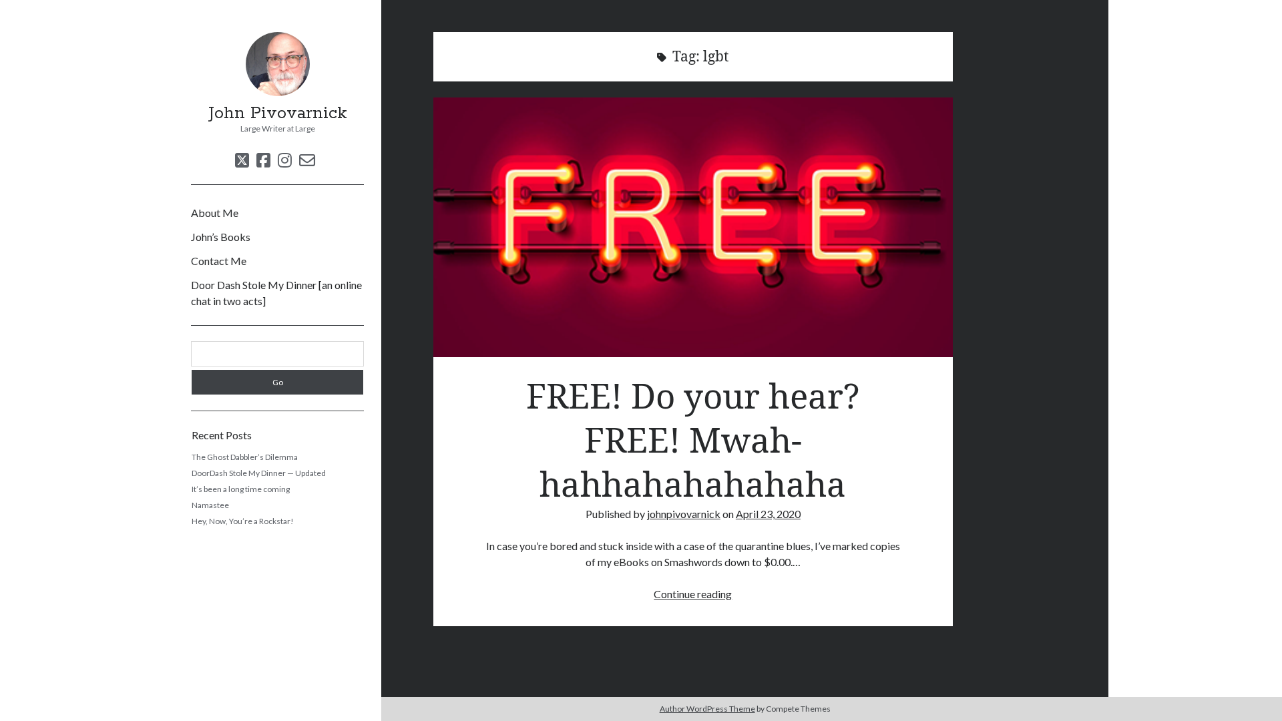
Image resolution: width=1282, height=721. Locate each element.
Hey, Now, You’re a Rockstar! (243, 521)
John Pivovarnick (277, 113)
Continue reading (693, 593)
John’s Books (220, 236)
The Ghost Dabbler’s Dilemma (245, 457)
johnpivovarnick (683, 513)
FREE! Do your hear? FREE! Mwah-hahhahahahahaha (693, 227)
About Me (214, 212)
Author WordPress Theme (707, 709)
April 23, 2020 (768, 513)
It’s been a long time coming (241, 489)
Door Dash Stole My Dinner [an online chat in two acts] (276, 292)
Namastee (210, 505)
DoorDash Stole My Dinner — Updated (259, 473)
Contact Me (218, 260)
